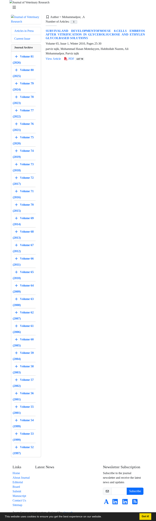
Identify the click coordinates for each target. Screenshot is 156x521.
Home (16, 473)
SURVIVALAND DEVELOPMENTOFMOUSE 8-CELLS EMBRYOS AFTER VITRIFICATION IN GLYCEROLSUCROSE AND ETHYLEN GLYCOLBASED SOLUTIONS (95, 34)
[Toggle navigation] (77, 7)
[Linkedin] (115, 503)
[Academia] (106, 503)
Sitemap (17, 505)
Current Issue (22, 38)
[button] (103, 517)
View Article (53, 59)
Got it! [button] (145, 516)
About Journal (21, 477)
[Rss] (134, 503)
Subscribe (135, 491)
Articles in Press (24, 31)
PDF (75, 59)
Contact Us (19, 500)
